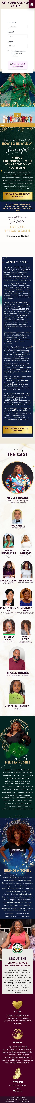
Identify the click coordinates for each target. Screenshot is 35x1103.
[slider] (17, 125)
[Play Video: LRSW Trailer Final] (17, 115)
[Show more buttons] (33, 125)
